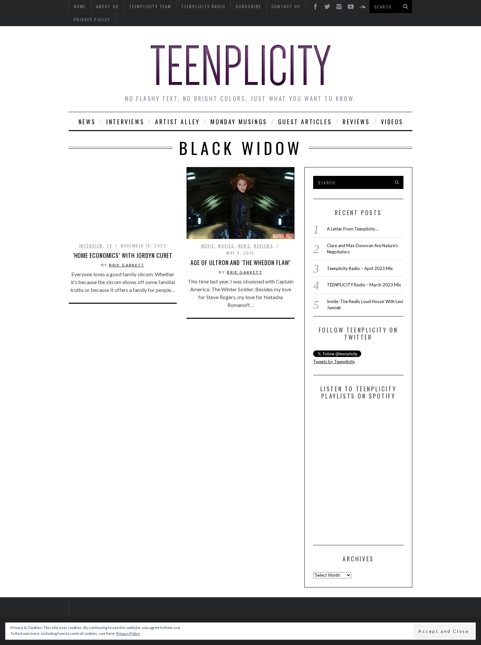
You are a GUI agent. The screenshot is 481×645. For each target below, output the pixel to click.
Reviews (356, 121)
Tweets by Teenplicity (334, 361)
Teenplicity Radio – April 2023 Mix (360, 268)
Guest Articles (305, 121)
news (244, 245)
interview (91, 245)
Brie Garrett (126, 265)
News (87, 121)
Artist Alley (177, 121)
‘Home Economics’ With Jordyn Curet (123, 255)
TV (109, 245)
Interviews (125, 121)
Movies (226, 245)
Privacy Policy (92, 19)
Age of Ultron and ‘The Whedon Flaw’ (240, 262)
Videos (392, 121)
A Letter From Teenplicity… (352, 228)
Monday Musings (238, 121)
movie (208, 245)
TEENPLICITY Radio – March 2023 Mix (364, 284)
